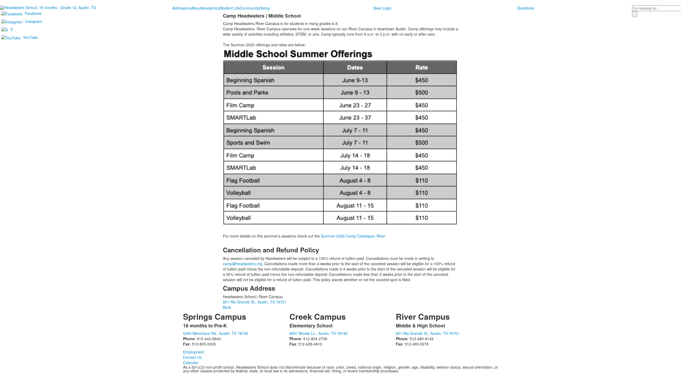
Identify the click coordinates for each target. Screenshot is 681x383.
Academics (210, 8)
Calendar (190, 362)
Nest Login (382, 8)
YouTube (30, 37)
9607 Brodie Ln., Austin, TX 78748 (318, 333)
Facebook (33, 13)
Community (249, 8)
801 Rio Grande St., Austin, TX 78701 (254, 302)
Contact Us (192, 357)
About (196, 8)
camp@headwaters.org (242, 263)
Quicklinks (525, 8)
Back (227, 307)
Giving (264, 8)
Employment (193, 352)
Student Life (230, 8)
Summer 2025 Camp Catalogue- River (353, 236)
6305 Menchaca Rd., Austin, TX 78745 (215, 333)
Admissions (182, 8)
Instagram (33, 21)
